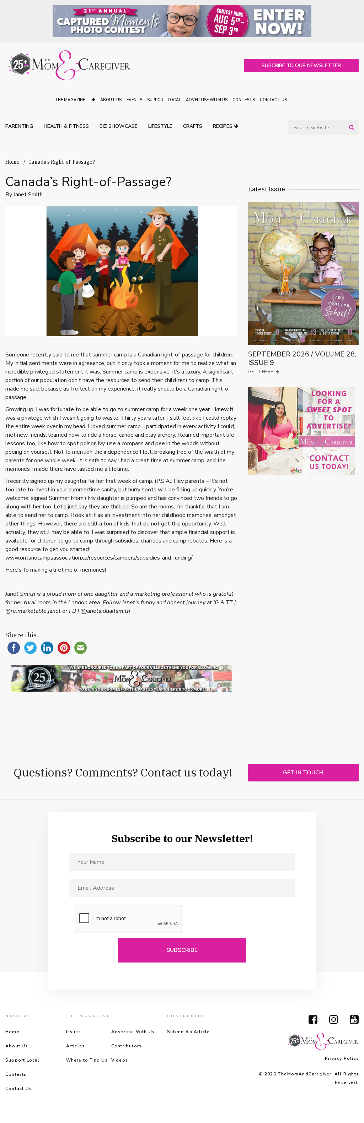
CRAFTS (192, 126)
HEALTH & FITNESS (66, 126)
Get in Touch (303, 772)
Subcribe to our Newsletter (301, 65)
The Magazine (70, 100)
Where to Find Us (87, 1060)
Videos (119, 1060)
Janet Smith (28, 194)
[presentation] (129, 919)
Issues (73, 1032)
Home (12, 162)
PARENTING (19, 126)
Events (134, 100)
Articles (75, 1046)
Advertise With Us (207, 100)
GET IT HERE (261, 372)
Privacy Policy (342, 1058)
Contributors (126, 1046)
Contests (243, 100)
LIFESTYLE (160, 126)
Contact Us (273, 100)
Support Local (164, 100)
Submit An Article (188, 1032)
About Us (111, 100)
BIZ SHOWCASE (119, 126)
